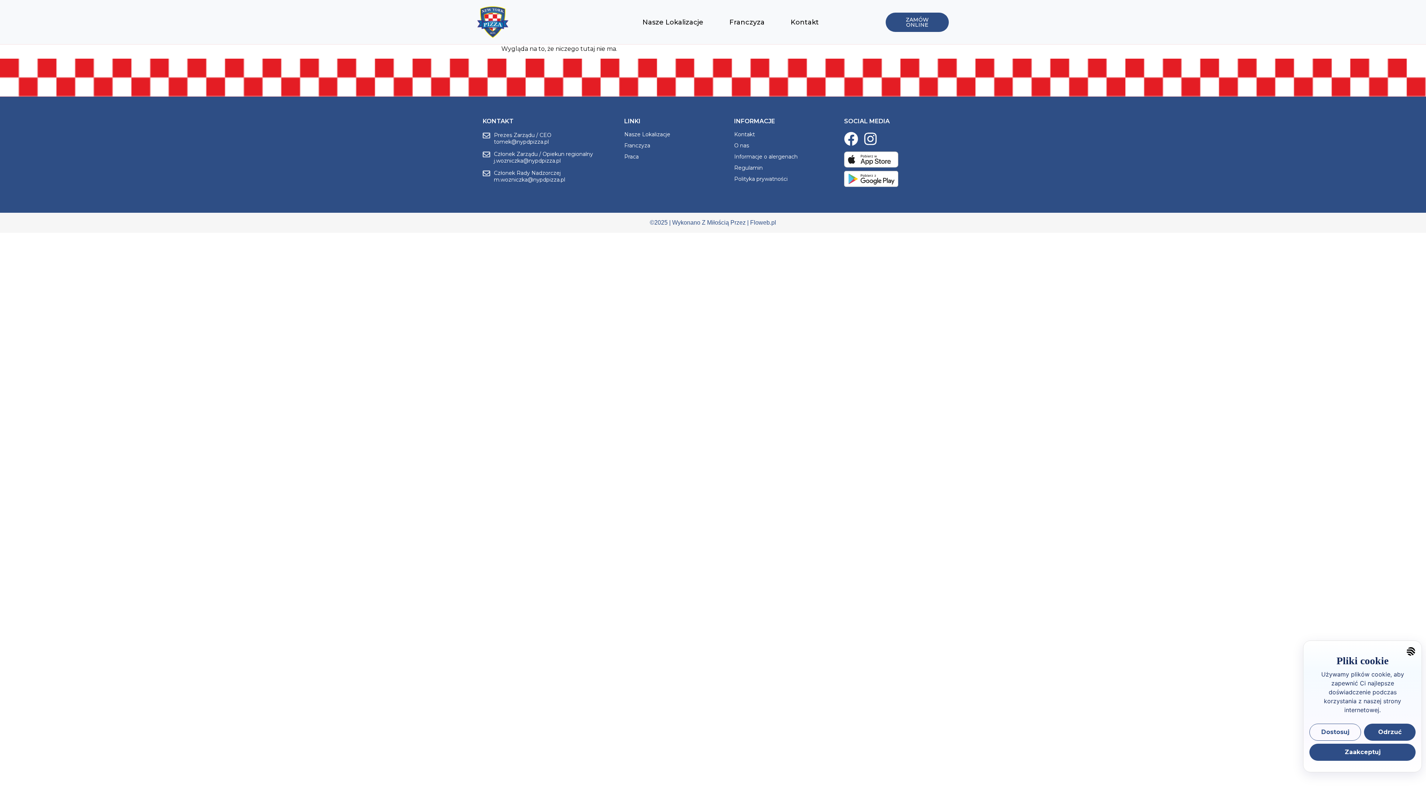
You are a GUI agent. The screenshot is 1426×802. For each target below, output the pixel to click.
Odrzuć (1389, 732)
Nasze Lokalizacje (672, 22)
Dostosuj (1335, 732)
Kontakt (805, 22)
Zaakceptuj (1363, 752)
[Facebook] (851, 139)
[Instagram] (870, 139)
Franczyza (747, 22)
